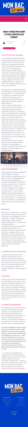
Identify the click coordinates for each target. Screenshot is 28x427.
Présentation (21, 400)
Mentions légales (7, 400)
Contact (7, 403)
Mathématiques (21, 403)
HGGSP (21, 401)
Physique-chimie (21, 405)
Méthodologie (7, 401)
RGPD (7, 405)
